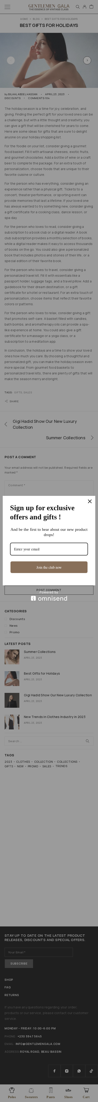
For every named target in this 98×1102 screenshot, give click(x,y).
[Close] (89, 501)
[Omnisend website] (49, 595)
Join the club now (49, 567)
